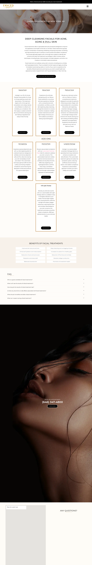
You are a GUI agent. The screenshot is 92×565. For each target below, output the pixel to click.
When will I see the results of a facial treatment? (20, 283)
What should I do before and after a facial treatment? (21, 294)
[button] (46, 280)
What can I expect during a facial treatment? (19, 298)
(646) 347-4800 (52, 402)
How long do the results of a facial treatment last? (20, 287)
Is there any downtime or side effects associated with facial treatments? (26, 290)
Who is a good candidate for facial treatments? (19, 279)
